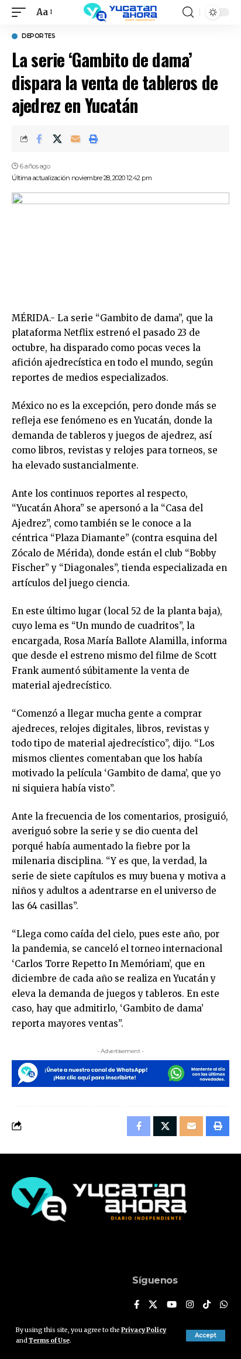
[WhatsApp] (223, 1305)
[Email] (75, 138)
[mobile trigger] (22, 12)
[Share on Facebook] (39, 138)
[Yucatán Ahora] (120, 12)
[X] (153, 1305)
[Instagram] (189, 1305)
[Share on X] (57, 138)
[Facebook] (136, 1305)
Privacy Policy (143, 1330)
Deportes (38, 36)
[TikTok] (206, 1305)
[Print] (93, 138)
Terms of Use (49, 1340)
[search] (188, 12)
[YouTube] (171, 1305)
